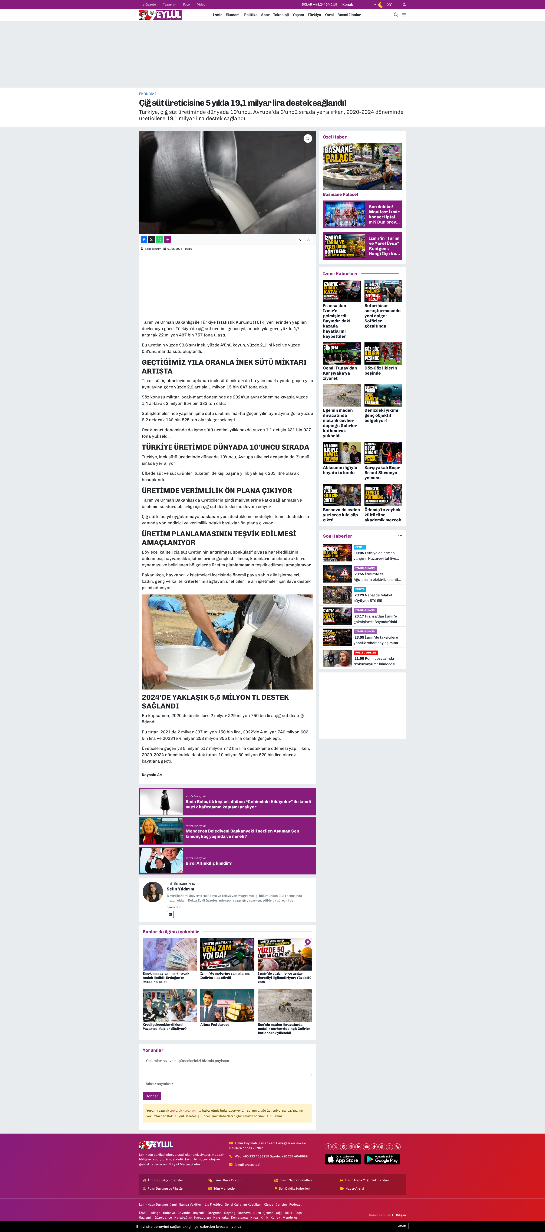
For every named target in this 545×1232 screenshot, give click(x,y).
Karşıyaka (221, 1217)
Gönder (152, 1096)
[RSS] (397, 1146)
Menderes (290, 1217)
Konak (275, 1217)
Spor (265, 15)
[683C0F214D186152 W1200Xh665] (227, 641)
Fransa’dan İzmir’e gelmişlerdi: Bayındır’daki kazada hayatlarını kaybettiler (375, 619)
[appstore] (343, 1159)
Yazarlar (169, 4)
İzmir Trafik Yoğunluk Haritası (367, 1180)
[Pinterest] (343, 1146)
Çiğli (279, 1213)
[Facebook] (328, 1146)
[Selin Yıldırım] (153, 891)
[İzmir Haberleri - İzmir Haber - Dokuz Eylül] (160, 14)
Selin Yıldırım (153, 248)
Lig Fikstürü (213, 1204)
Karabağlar (183, 1217)
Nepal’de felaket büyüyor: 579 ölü (373, 598)
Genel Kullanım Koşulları (243, 1204)
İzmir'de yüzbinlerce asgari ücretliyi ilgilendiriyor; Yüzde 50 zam (284, 977)
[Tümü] (400, 536)
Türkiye (314, 15)
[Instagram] (351, 1146)
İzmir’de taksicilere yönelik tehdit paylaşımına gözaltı (376, 640)
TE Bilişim (399, 1215)
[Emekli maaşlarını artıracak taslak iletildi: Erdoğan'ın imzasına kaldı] (170, 954)
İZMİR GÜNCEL (365, 568)
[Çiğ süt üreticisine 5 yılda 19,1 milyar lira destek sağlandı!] (227, 182)
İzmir (217, 15)
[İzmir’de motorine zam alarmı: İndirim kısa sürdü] (227, 954)
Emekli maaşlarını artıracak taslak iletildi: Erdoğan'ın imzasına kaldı (166, 977)
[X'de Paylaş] (151, 239)
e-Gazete (149, 4)
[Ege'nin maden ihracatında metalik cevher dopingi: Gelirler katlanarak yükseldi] (285, 1005)
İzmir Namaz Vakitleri (296, 1180)
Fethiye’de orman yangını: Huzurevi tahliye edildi (375, 556)
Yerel (329, 15)
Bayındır (184, 1213)
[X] (335, 1146)
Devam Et (172, 907)
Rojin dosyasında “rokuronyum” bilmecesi (374, 661)
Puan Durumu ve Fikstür (165, 1188)
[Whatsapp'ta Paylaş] (159, 239)
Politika (251, 15)
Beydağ (229, 1213)
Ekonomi (233, 15)
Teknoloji (281, 15)
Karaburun (202, 1217)
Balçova (169, 1213)
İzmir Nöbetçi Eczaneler (165, 1180)
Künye (268, 1204)
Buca (257, 1213)
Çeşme (268, 1213)
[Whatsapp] (389, 1146)
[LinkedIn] (358, 1146)
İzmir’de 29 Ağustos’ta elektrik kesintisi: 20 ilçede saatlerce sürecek (378, 577)
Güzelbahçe (163, 1217)
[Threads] (381, 1146)
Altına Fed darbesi (215, 1025)
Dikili (288, 1213)
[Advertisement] (272, 54)
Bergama (215, 1213)
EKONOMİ (147, 94)
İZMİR (144, 1213)
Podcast (295, 1204)
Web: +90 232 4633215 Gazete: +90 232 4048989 (271, 1156)
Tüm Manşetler (225, 1188)
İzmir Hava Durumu (228, 1180)
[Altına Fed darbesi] (227, 1005)
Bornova (244, 1213)
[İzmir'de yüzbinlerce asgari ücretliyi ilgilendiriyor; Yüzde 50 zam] (285, 954)
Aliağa (156, 1213)
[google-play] (382, 1159)
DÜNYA (360, 589)
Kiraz (254, 1217)
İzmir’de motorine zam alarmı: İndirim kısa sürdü (225, 975)
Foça (298, 1213)
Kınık (264, 1217)
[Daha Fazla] (167, 239)
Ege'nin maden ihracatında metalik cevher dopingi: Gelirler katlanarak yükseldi (284, 1029)
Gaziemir (145, 1217)
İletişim (281, 1204)
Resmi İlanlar (349, 15)
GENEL (359, 547)
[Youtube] (366, 1146)
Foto (186, 4)
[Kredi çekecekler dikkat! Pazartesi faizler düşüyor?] (170, 1005)
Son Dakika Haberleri (294, 1188)
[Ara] (396, 15)
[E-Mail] (170, 914)
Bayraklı (199, 1213)
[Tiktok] (374, 1146)
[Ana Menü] (404, 15)
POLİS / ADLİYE (365, 652)
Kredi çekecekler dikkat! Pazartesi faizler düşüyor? (165, 1027)
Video (201, 4)
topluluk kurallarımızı (186, 1110)
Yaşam (298, 15)
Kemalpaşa (239, 1217)
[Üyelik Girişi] (402, 4)
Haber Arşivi (355, 1188)
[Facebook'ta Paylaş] (144, 239)
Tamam (401, 1226)
